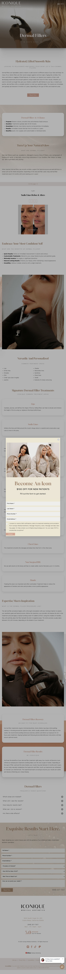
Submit (10, 534)
